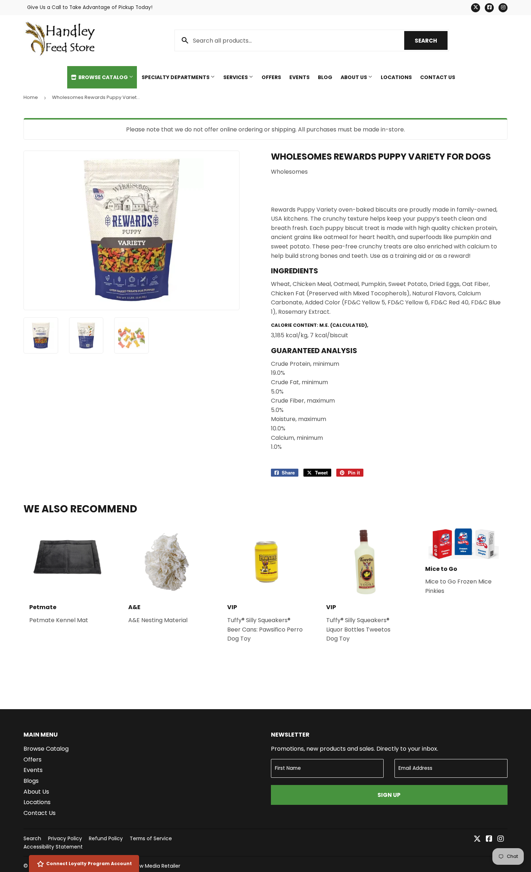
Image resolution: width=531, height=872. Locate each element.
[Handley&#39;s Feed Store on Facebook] (489, 839)
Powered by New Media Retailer (141, 865)
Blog (325, 77)
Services (236, 77)
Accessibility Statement (53, 846)
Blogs (31, 781)
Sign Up (389, 795)
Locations (396, 77)
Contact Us (437, 77)
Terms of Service (151, 838)
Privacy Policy (65, 838)
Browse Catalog (103, 77)
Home (30, 97)
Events (299, 77)
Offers (271, 77)
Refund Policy (106, 838)
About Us (354, 77)
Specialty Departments (176, 77)
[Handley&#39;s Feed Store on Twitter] (477, 839)
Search (431, 40)
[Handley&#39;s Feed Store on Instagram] (500, 839)
